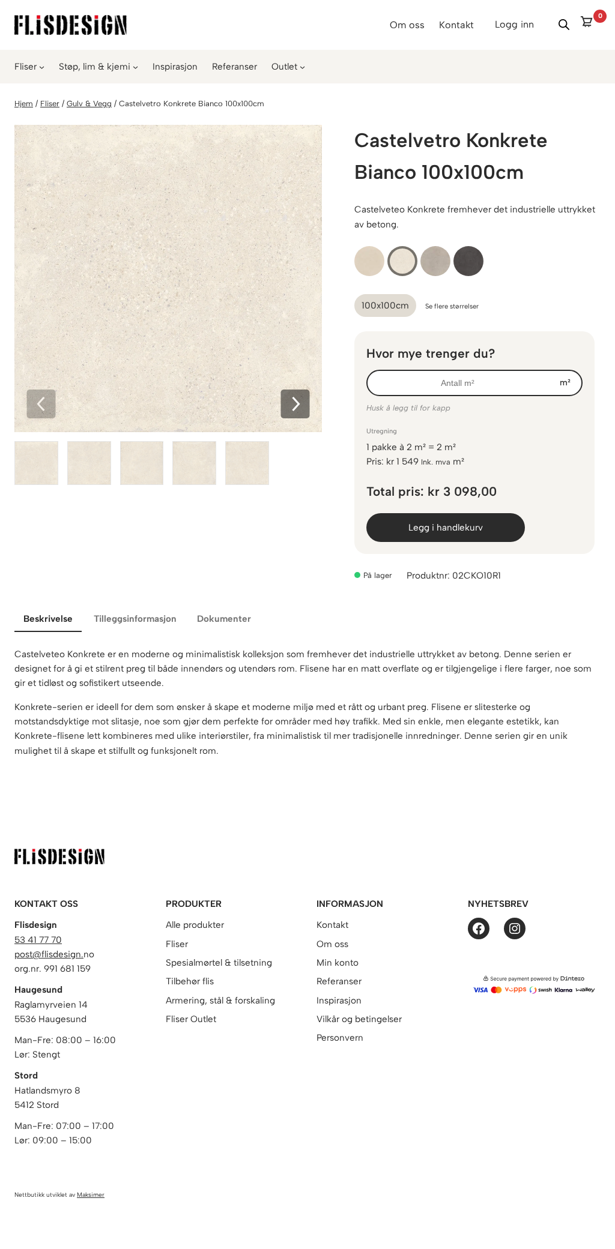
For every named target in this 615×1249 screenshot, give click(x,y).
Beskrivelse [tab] (48, 618)
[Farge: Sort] (468, 261)
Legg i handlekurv (445, 527)
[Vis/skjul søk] (564, 24)
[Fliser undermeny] (41, 67)
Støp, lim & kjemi (94, 66)
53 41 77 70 (38, 939)
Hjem (23, 103)
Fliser (25, 66)
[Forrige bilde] (41, 405)
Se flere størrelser (452, 306)
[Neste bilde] (295, 405)
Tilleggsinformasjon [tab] (135, 618)
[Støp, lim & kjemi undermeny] (135, 67)
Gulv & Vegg (89, 103)
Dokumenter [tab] (224, 618)
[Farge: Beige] (369, 261)
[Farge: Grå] (435, 261)
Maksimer (91, 1195)
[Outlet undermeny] (302, 67)
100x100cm (385, 305)
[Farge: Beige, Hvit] (402, 261)
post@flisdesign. (48, 954)
